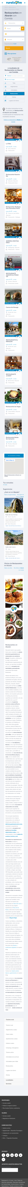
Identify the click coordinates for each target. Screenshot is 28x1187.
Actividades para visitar (12, 1061)
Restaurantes (9, 1066)
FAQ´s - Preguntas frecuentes (10, 1138)
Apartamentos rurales (12, 1038)
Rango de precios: (9, 43)
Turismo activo (10, 1052)
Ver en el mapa (10, 79)
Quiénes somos (6, 1128)
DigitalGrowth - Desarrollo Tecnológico (12, 1130)
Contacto (5, 1135)
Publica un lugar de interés (10, 494)
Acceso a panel (6, 1103)
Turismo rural (9, 1025)
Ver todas (5, 484)
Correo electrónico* (6, 1167)
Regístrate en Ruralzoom (9, 1118)
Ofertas (8, 1075)
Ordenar (15, 75)
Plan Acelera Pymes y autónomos (11, 1108)
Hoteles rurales (10, 1043)
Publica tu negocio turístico (9, 1105)
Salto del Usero (17, 903)
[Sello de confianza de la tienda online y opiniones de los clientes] (7, 1143)
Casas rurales (9, 1034)
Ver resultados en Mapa (14, 455)
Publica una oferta (8, 568)
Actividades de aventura (12, 1057)
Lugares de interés (11, 1070)
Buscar (8, 48)
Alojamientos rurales (11, 1029)
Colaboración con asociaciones (10, 1133)
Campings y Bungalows (12, 1048)
